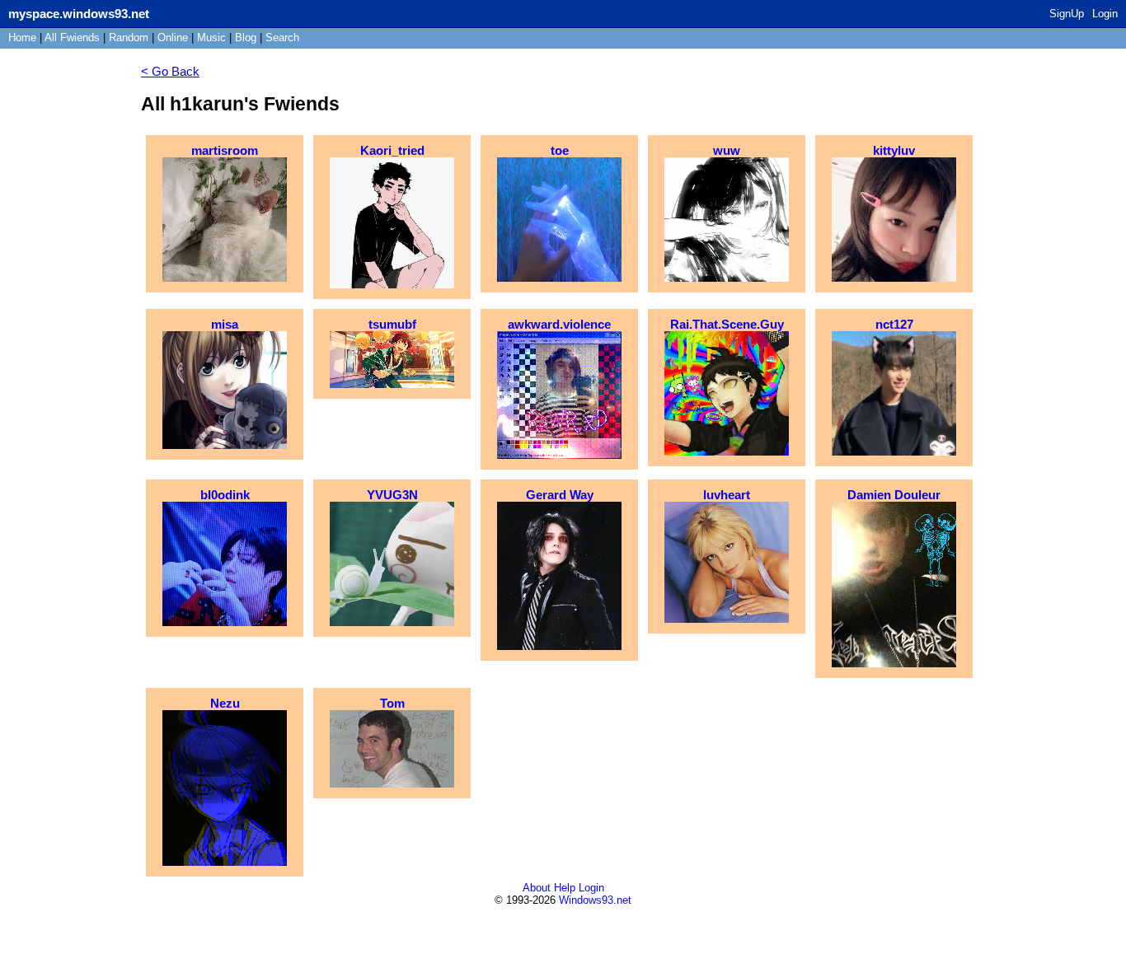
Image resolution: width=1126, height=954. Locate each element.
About (537, 888)
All (72, 37)
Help (564, 888)
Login (1105, 13)
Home (22, 37)
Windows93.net (595, 900)
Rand (128, 37)
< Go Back (170, 71)
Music (211, 37)
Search (282, 37)
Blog (245, 37)
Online (172, 37)
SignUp (1066, 13)
